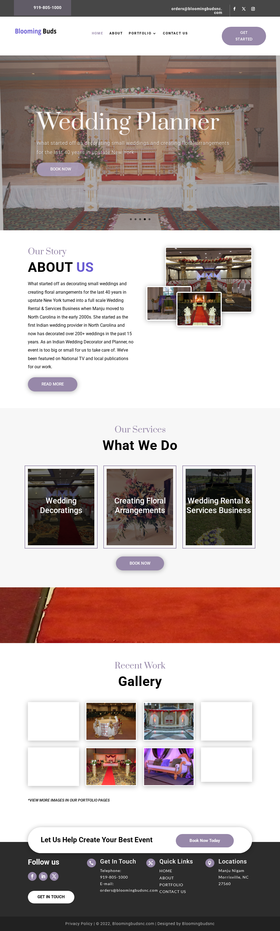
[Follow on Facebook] (234, 9)
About (116, 33)
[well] (111, 738)
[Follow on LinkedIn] (43, 876)
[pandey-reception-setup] (168, 738)
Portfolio (140, 33)
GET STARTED (243, 36)
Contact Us (175, 33)
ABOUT (166, 878)
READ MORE (53, 384)
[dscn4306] (111, 784)
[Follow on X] (243, 9)
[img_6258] (53, 784)
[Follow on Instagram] (253, 9)
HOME (165, 870)
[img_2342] (226, 738)
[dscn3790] (168, 784)
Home (97, 33)
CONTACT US (172, 891)
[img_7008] (53, 738)
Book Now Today (204, 840)
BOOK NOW (60, 169)
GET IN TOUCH (51, 896)
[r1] (226, 779)
